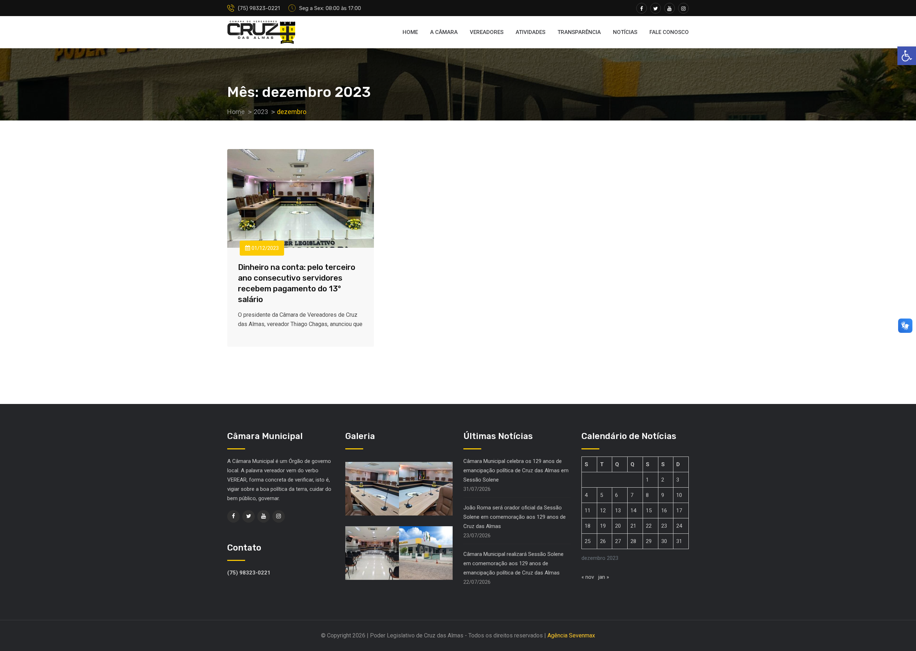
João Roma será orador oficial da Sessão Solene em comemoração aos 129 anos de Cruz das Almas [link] (514, 516)
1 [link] (647, 480)
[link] (906, 55)
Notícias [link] (625, 32)
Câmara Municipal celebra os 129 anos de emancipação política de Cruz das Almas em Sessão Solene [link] (516, 470)
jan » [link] (603, 577)
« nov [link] (587, 577)
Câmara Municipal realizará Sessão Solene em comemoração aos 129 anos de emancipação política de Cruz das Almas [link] (513, 563)
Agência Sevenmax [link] (571, 635)
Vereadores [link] (486, 32)
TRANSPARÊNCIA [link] (579, 32)
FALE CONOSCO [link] (669, 32)
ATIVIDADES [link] (530, 32)
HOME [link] (410, 32)
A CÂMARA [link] (444, 32)
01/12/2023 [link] (264, 248)
